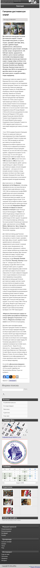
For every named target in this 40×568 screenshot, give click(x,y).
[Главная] (20, 3)
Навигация (20, 6)
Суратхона (6, 412)
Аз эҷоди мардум (8, 406)
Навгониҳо (6, 409)
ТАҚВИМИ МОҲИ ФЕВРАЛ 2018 (11, 437)
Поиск (25, 389)
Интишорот (13, 380)
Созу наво (6, 416)
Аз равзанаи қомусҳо (9, 402)
